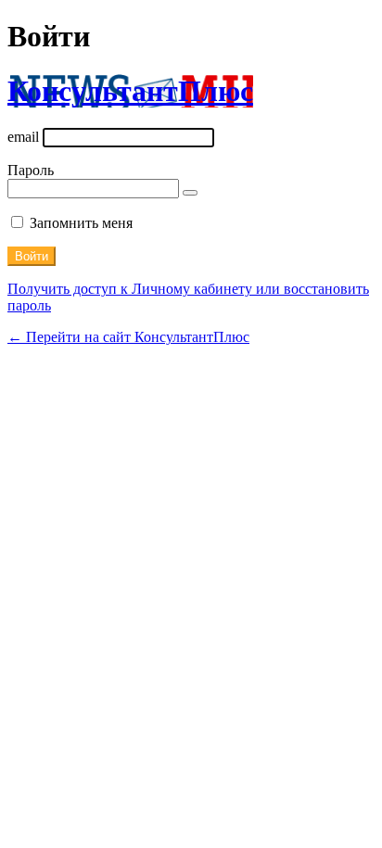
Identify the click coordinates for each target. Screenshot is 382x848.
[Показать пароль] (190, 193)
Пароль (30, 170)
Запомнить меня (81, 223)
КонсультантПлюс (130, 91)
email (23, 137)
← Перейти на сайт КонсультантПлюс (128, 337)
